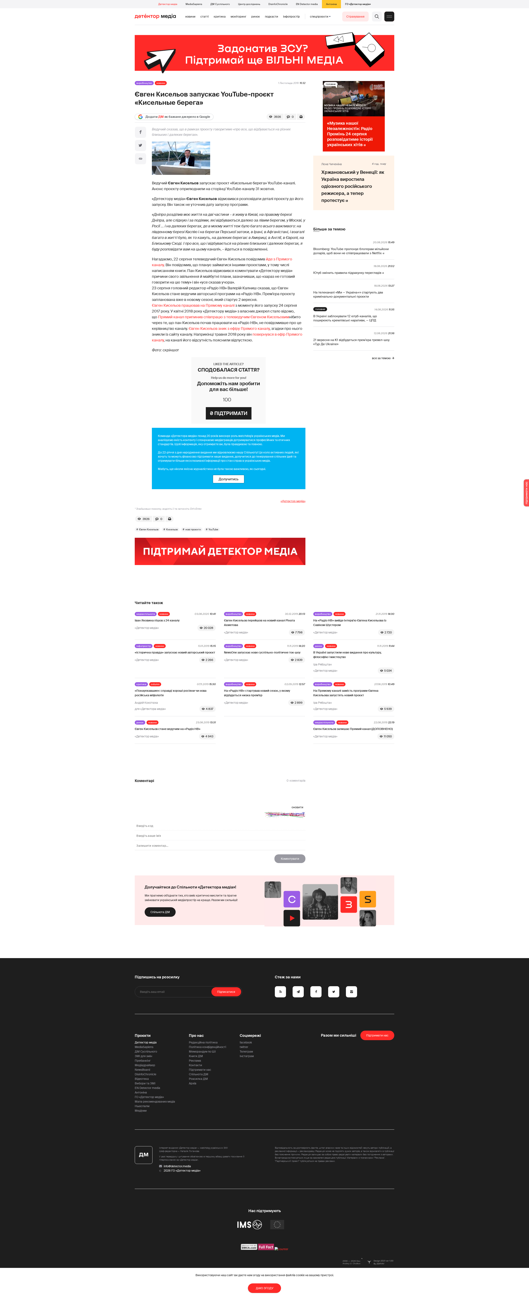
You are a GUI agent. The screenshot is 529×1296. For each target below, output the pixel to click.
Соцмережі (250, 1035)
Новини (190, 16)
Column (155, 684)
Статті (204, 16)
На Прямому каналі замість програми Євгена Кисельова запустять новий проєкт (345, 693)
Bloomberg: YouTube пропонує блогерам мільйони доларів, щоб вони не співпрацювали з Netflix (351, 251)
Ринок (255, 16)
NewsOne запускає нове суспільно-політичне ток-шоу (262, 652)
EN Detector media (307, 4)
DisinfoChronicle (278, 4)
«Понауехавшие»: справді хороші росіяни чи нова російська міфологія (170, 693)
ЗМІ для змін (143, 1056)
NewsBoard (142, 1070)
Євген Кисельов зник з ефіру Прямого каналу (229, 328)
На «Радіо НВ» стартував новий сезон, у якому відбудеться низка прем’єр (257, 693)
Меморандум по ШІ (202, 1051)
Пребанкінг (143, 1060)
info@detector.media (177, 1166)
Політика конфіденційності (207, 1047)
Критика (220, 16)
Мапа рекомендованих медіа (155, 1101)
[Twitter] (140, 145)
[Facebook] (140, 132)
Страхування (355, 16)
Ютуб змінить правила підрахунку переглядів (347, 273)
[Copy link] (140, 158)
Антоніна (331, 4)
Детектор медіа (167, 4)
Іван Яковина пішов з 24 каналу (157, 620)
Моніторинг (238, 16)
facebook (246, 1042)
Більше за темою (329, 229)
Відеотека (142, 1079)
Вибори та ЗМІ (145, 1083)
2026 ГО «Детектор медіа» (182, 1170)
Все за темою (381, 358)
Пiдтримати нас (377, 1035)
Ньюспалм (142, 1106)
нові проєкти (193, 529)
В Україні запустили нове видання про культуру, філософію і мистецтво (347, 655)
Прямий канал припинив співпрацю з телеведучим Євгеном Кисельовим (223, 317)
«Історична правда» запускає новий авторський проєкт (175, 652)
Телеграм (246, 1051)
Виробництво (144, 83)
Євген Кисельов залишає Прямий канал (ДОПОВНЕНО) (353, 729)
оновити (297, 807)
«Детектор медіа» (293, 501)
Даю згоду (264, 1288)
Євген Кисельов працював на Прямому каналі (193, 305)
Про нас (196, 1035)
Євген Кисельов (148, 529)
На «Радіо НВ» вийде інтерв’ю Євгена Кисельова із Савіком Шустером (349, 623)
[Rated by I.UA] (281, 1249)
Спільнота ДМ (160, 912)
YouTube (213, 529)
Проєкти (143, 1035)
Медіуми (141, 1110)
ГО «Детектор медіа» (358, 4)
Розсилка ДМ (198, 1079)
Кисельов (172, 529)
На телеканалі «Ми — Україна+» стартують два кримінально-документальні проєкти (348, 294)
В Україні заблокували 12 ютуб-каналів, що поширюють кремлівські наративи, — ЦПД (345, 318)
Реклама (195, 1060)
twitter (244, 1047)
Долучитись (228, 479)
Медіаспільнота (145, 614)
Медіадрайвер (145, 1065)
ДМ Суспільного (220, 4)
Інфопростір (291, 16)
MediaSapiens (194, 4)
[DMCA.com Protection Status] (249, 1249)
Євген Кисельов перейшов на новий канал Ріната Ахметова (259, 623)
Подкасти (271, 16)
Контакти (195, 1065)
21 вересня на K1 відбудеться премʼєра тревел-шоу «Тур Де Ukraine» (351, 342)
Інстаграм (247, 1056)
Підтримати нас (200, 1070)
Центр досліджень (249, 4)
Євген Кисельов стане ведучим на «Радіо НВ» (167, 729)
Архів (192, 1083)
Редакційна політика (203, 1042)
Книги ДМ (196, 1056)
